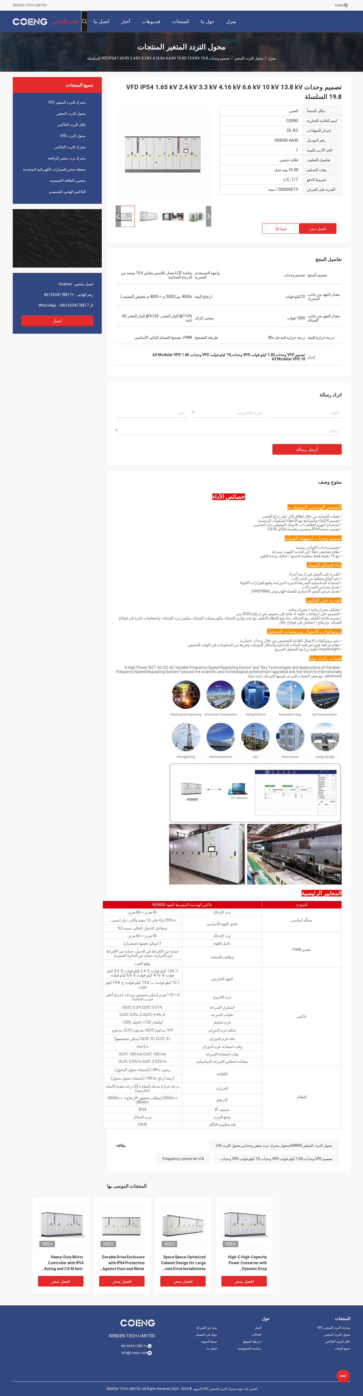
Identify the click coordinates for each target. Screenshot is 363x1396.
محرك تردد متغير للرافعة (67, 158)
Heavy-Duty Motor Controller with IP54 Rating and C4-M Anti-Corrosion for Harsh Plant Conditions (63, 1263)
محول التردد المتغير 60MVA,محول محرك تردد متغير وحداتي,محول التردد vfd (274, 1145)
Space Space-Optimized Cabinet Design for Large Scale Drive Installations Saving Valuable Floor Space (183, 1263)
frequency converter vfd (183, 1159)
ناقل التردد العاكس (71, 124)
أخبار (258, 1328)
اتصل (57, 320)
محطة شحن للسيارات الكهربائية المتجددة (54, 169)
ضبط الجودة (209, 1341)
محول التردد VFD (73, 136)
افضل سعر (317, 229)
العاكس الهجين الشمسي (67, 191)
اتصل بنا (212, 1348)
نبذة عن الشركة (206, 1328)
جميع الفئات (342, 1348)
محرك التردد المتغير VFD (67, 102)
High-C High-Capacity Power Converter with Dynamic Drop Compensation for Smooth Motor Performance (247, 1263)
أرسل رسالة (307, 449)
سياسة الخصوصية (249, 1348)
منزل (272, 58)
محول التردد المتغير (249, 58)
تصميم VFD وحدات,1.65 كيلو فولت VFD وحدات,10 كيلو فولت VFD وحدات (276, 1159)
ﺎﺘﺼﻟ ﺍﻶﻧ (280, 229)
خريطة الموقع (252, 1341)
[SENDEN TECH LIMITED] (30, 21)
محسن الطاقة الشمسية (68, 180)
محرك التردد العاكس (70, 147)
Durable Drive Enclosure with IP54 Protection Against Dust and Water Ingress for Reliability (123, 1263)
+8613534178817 (59, 295)
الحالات (256, 1334)
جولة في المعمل (206, 1334)
